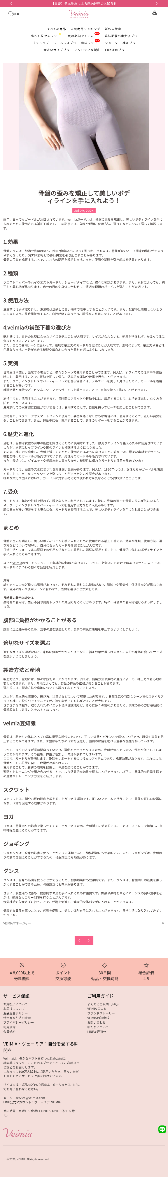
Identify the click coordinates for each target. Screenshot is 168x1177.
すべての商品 (56, 29)
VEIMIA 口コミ (97, 1008)
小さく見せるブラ (44, 36)
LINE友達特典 (96, 1031)
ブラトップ (40, 43)
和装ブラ (87, 43)
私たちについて (98, 1027)
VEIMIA (21, 1159)
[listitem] (84, 3)
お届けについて (14, 1008)
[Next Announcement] (157, 3)
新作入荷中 (113, 29)
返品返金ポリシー (15, 1013)
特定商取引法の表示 (17, 1018)
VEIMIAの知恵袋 (98, 1018)
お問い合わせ (96, 1022)
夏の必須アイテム (81, 36)
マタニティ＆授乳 (87, 50)
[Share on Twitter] (163, 923)
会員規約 (9, 1031)
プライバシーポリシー (18, 1022)
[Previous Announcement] (11, 3)
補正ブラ (129, 43)
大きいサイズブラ (57, 50)
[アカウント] (154, 13)
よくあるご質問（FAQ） (104, 1004)
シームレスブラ (64, 43)
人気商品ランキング (85, 29)
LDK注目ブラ (115, 50)
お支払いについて (15, 1004)
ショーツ (111, 43)
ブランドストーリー (101, 1013)
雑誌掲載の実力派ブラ (121, 36)
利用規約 (9, 1027)
